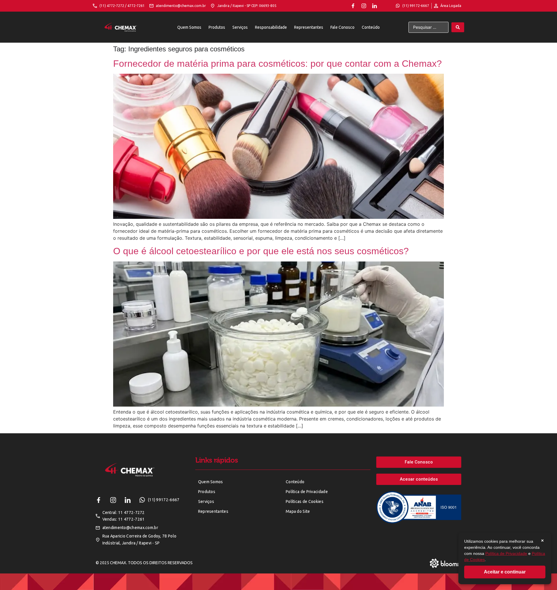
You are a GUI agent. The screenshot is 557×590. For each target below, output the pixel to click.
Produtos (217, 27)
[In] (374, 5)
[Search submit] (457, 27)
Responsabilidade (271, 27)
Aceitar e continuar (505, 571)
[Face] (353, 5)
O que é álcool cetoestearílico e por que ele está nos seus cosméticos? (261, 251)
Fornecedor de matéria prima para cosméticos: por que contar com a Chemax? (277, 63)
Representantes (308, 27)
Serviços (240, 27)
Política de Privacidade (506, 553)
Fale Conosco (342, 27)
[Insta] (363, 5)
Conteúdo (371, 27)
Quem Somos (189, 27)
